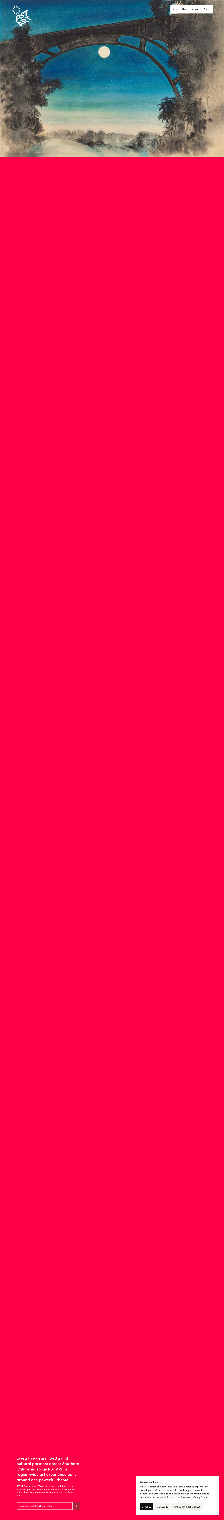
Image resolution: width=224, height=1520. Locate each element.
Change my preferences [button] (187, 1506)
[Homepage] (21, 15)
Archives (196, 9)
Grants (207, 9)
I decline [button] (162, 1506)
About (175, 9)
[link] (199, 1497)
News (184, 9)
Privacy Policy (199, 1497)
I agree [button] (146, 1506)
